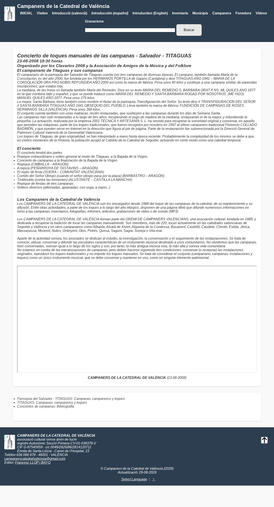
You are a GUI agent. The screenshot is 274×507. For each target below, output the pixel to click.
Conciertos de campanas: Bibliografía (45, 406)
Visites (42, 13)
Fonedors (243, 13)
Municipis (200, 13)
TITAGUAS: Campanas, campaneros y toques (52, 402)
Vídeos (261, 13)
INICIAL (26, 13)
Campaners (221, 13)
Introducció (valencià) (69, 13)
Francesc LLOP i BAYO (33, 462)
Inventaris (180, 13)
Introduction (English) (150, 13)
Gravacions (94, 21)
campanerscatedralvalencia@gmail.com (34, 458)
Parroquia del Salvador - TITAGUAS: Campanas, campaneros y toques (71, 398)
